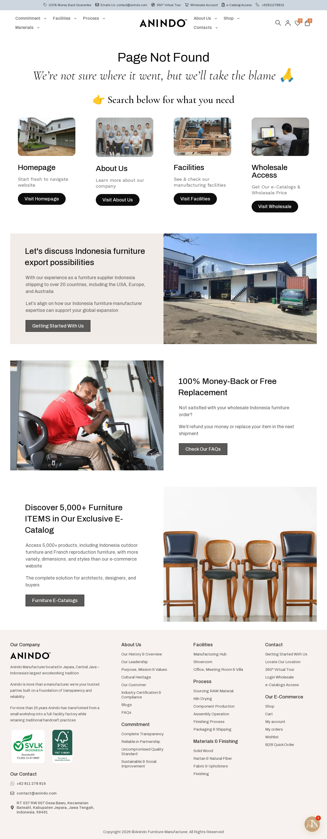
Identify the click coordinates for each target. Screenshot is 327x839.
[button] (312, 824)
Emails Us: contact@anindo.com (124, 5)
